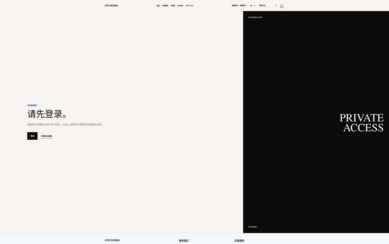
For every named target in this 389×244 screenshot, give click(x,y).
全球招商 (165, 6)
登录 (32, 136)
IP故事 (173, 6)
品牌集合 (235, 5)
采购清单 (243, 5)
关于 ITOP (189, 6)
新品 (158, 6)
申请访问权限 (46, 136)
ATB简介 (180, 6)
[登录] (281, 5)
